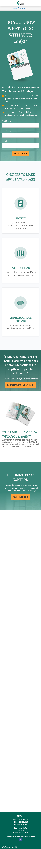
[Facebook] (20, 839)
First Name (6, 121)
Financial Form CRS (11, 847)
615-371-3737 (23, 820)
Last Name (6, 131)
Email (4, 141)
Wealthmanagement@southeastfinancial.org (20, 836)
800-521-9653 (24, 822)
